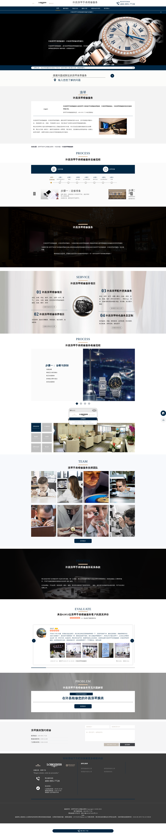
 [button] (33, 640)
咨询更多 (83, 541)
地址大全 (75, 8)
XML (83, 815)
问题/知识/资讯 (95, 8)
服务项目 (66, 8)
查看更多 (83, 706)
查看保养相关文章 (49, 326)
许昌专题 (58, 146)
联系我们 (107, 8)
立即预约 (83, 419)
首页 (57, 8)
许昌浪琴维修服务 (81, 661)
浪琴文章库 (84, 763)
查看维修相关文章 (49, 307)
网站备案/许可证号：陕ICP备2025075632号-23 (83, 813)
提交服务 (127, 744)
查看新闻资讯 (116, 327)
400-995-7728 (111, 744)
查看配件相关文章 (117, 308)
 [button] (132, 640)
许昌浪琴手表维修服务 (85, 2)
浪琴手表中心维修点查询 (45, 146)
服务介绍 (84, 8)
